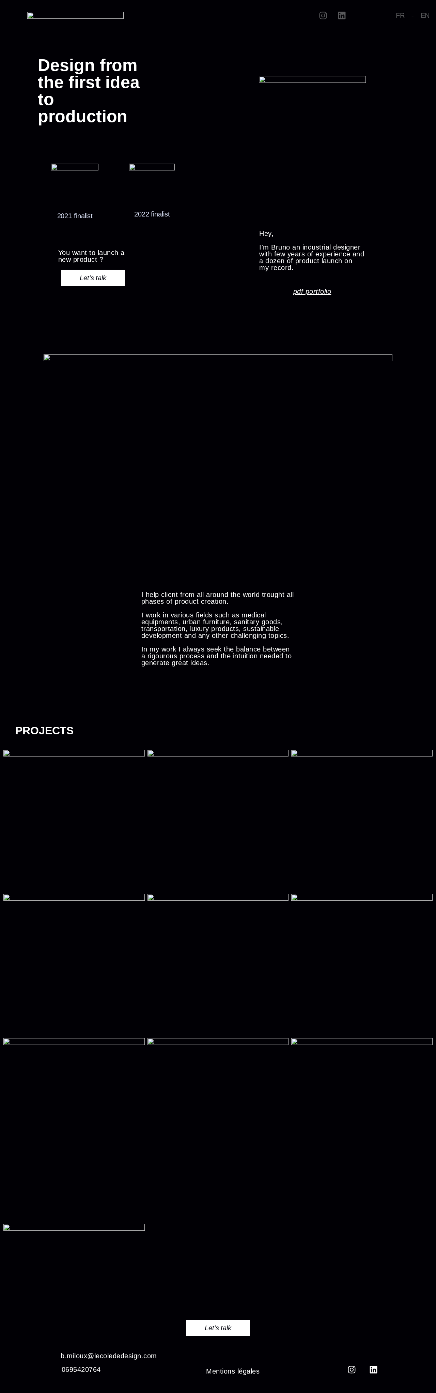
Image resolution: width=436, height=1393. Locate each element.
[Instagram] (323, 15)
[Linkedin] (342, 15)
